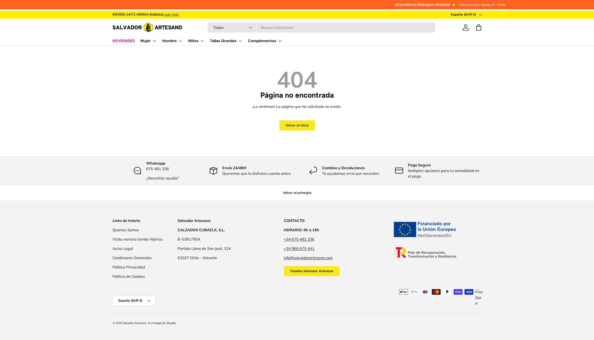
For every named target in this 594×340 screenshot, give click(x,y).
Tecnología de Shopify (162, 323)
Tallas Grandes (223, 40)
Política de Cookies (129, 276)
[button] (479, 27)
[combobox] (321, 27)
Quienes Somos (126, 230)
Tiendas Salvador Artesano (311, 271)
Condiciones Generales (132, 257)
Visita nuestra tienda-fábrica (138, 239)
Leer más (171, 14)
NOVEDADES (124, 40)
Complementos (262, 40)
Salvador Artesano (134, 323)
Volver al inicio (297, 125)
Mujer (145, 40)
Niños (193, 40)
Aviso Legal (123, 248)
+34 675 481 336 (299, 239)
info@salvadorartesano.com (308, 257)
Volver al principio (297, 193)
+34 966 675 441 (299, 248)
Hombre (169, 40)
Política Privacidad (129, 267)
